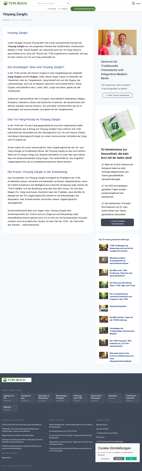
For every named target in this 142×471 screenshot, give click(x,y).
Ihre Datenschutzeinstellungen (110, 441)
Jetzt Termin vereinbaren (118, 95)
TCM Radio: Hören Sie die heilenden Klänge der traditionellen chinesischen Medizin (20, 430)
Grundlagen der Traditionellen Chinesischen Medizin (122, 331)
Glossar (101, 437)
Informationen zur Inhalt (107, 433)
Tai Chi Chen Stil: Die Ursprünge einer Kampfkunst (22, 425)
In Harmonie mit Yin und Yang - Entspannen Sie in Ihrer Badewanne (70, 436)
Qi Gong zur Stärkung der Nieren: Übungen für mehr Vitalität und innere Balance (22, 441)
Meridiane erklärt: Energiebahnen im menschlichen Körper (119, 260)
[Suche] (68, 3)
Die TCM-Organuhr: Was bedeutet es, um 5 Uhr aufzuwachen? (120, 343)
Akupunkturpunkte (118, 306)
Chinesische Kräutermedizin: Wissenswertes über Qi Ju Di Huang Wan (70, 449)
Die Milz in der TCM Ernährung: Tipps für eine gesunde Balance (121, 273)
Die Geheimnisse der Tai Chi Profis (63, 431)
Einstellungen (105, 458)
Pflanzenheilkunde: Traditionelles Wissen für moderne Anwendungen (71, 426)
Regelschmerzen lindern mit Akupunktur (18, 435)
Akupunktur (6, 457)
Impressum (102, 425)
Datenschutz (103, 429)
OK (131, 458)
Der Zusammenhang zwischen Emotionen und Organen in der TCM (121, 296)
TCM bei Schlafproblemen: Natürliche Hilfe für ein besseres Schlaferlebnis (21, 447)
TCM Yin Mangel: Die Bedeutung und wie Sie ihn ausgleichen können (121, 248)
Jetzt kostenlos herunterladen (118, 222)
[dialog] (117, 452)
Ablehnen (119, 458)
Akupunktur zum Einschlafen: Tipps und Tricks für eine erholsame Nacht (71, 443)
